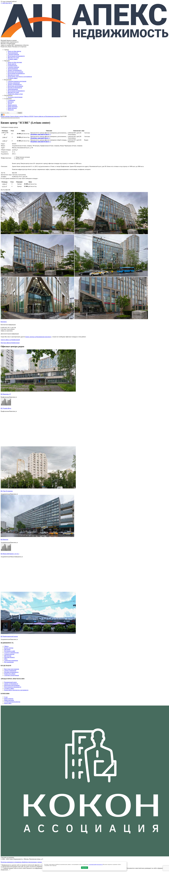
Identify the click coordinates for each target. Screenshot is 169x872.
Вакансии (11, 109)
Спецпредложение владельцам (17, 81)
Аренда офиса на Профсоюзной (10, 339)
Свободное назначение (11, 660)
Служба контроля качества (12, 701)
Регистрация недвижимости (16, 56)
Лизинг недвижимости (15, 70)
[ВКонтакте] (2, 115)
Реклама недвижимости (15, 87)
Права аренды (12, 64)
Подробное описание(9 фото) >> (40, 138)
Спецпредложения (13, 54)
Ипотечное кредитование (15, 72)
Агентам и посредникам (15, 97)
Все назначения (9, 662)
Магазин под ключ (13, 57)
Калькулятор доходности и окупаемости (20, 76)
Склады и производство (11, 652)
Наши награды (12, 108)
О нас (6, 697)
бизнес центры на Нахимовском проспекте (38, 336)
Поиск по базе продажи (15, 62)
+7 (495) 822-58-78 (6, 3)
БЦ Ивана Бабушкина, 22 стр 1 (10, 553)
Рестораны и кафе (9, 651)
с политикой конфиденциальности (95, 864)
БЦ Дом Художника (7, 491)
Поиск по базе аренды (14, 51)
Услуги (10, 103)
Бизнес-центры (8, 648)
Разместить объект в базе (15, 94)
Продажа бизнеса (9, 657)
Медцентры (7, 655)
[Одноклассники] (4, 115)
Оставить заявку (13, 78)
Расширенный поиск (10, 682)
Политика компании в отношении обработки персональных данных (21, 862)
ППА (5, 659)
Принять (84, 867)
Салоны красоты (9, 654)
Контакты (11, 102)
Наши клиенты (12, 105)
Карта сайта (7, 703)
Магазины (7, 649)
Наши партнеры (12, 106)
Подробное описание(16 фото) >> (40, 141)
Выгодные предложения (11, 669)
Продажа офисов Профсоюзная (10, 342)
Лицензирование (13, 53)
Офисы (6, 646)
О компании (11, 100)
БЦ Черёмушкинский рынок (9, 636)
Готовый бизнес (12, 65)
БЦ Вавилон (4, 539)
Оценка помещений (14, 83)
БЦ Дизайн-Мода (6, 408)
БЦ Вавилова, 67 (6, 394)
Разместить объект (9, 673)
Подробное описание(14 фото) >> (40, 134)
